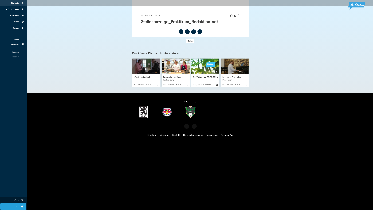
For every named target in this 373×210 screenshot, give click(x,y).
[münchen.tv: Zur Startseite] (356, 6)
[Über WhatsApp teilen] (193, 31)
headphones (231, 15)
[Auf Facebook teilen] (181, 31)
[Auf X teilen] (187, 31)
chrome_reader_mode (235, 15)
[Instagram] (194, 126)
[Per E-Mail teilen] (199, 31)
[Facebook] (186, 126)
